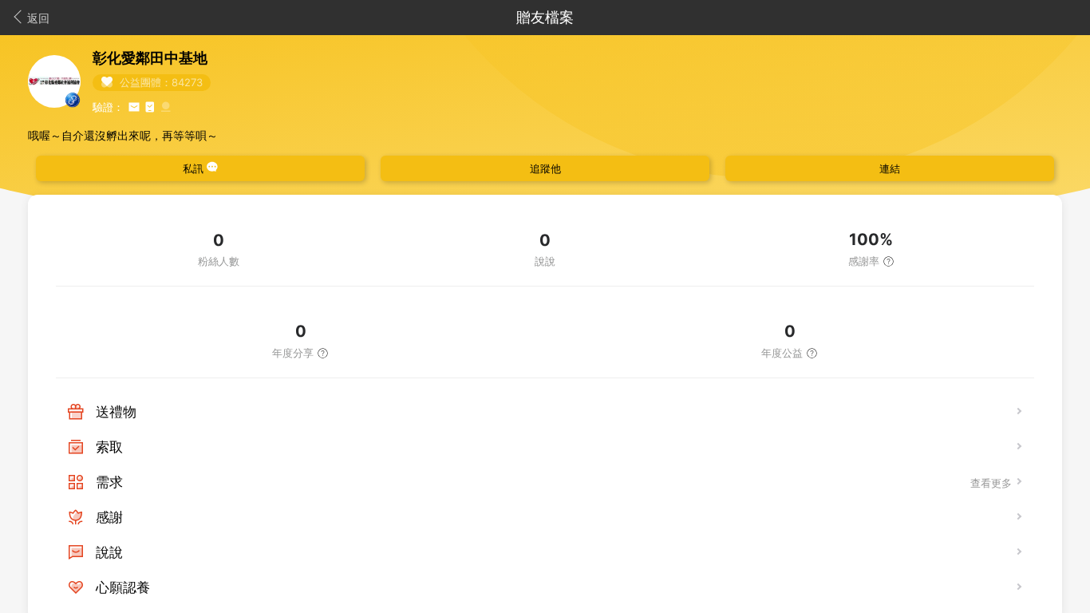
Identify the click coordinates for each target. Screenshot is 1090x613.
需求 (109, 482)
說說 (109, 552)
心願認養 (123, 587)
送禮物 (116, 412)
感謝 (109, 517)
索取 (109, 447)
